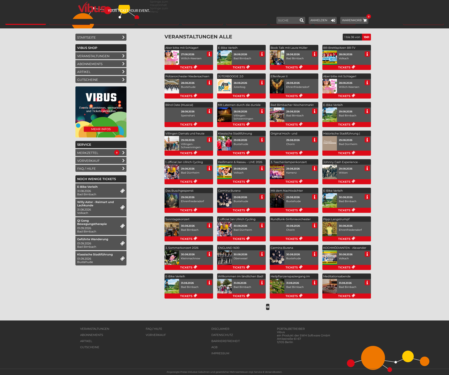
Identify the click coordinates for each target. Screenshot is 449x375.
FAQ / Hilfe (86, 168)
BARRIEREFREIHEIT (225, 341)
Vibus (281, 332)
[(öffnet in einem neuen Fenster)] (100, 136)
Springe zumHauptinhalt (159, 3)
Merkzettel (87, 153)
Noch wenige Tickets (96, 179)
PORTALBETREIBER (291, 328)
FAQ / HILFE (154, 328)
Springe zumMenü (159, 10)
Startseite (86, 37)
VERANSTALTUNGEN (94, 328)
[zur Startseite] (112, 7)
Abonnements (90, 64)
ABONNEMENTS (91, 335)
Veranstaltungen (93, 56)
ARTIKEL (84, 72)
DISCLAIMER (220, 328)
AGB (214, 347)
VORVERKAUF (156, 335)
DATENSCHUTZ (222, 335)
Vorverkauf (88, 161)
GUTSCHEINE (87, 80)
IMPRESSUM (220, 353)
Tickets (196, 68)
